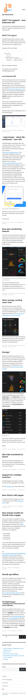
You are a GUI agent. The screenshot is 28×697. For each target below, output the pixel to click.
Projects (4, 676)
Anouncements (11, 130)
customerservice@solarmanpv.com (11, 163)
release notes (9, 486)
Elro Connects (7, 652)
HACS (21, 524)
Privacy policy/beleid (13, 693)
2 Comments (19, 630)
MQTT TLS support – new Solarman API (14, 21)
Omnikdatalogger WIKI (19, 616)
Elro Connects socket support (11, 654)
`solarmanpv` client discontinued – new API (13, 138)
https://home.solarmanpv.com (16, 89)
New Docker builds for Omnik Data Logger (12, 514)
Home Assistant (18, 293)
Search (4, 666)
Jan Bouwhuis (7, 15)
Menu (23, 9)
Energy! (6, 352)
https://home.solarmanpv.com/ (10, 152)
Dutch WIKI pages (13, 618)
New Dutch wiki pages (13, 495)
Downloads (5, 682)
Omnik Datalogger (19, 130)
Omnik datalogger (7, 679)
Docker (9, 567)
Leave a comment (6, 131)
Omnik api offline (10, 574)
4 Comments (11, 294)
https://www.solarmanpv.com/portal (11, 592)
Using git (5, 659)
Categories (5, 686)
